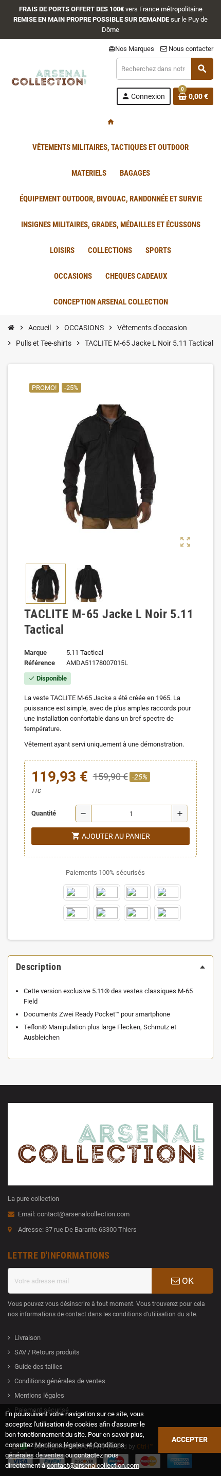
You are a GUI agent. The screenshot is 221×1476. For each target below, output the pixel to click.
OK (187, 1281)
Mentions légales (39, 1395)
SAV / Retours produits (47, 1352)
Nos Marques (131, 49)
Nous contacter (190, 49)
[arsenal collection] (49, 80)
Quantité (43, 813)
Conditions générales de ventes (59, 1381)
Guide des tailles (38, 1366)
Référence (39, 663)
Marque (35, 652)
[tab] (110, 967)
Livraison (27, 1338)
